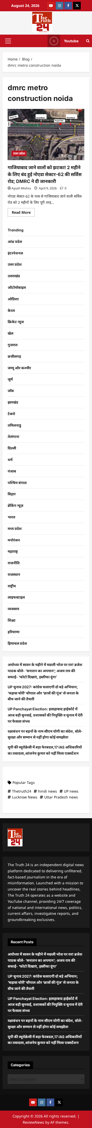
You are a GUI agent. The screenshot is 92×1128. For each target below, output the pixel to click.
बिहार (12, 494)
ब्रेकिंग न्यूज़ (15, 505)
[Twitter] (77, 5)
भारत (11, 517)
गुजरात (13, 345)
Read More (23, 211)
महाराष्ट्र (13, 551)
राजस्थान (14, 574)
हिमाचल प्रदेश (17, 643)
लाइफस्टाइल (16, 597)
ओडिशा (13, 299)
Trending (16, 230)
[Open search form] (87, 41)
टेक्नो (11, 414)
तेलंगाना (13, 436)
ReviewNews (33, 1122)
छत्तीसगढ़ (14, 356)
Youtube (71, 40)
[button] (8, 40)
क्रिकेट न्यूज (16, 322)
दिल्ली (12, 448)
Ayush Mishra (21, 188)
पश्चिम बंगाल (17, 482)
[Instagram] (59, 5)
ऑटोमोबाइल (17, 287)
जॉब (11, 390)
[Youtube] (51, 5)
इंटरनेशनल (15, 253)
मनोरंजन (14, 540)
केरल (11, 310)
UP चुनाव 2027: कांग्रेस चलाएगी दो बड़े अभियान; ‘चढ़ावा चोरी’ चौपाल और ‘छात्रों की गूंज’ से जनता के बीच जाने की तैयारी (43, 693)
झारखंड (13, 402)
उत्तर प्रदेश (19, 153)
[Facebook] (68, 5)
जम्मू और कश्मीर (19, 368)
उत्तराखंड (14, 276)
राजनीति (14, 563)
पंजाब (12, 471)
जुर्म (10, 379)
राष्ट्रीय (12, 586)
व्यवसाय (13, 609)
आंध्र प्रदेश (15, 241)
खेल (10, 333)
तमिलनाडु (14, 425)
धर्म (10, 459)
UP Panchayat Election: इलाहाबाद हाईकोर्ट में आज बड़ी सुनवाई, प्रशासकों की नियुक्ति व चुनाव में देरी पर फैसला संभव (45, 715)
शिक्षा (11, 620)
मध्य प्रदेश (15, 528)
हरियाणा (13, 632)
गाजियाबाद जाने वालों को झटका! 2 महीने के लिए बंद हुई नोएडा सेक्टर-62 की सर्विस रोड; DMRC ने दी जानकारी (45, 174)
